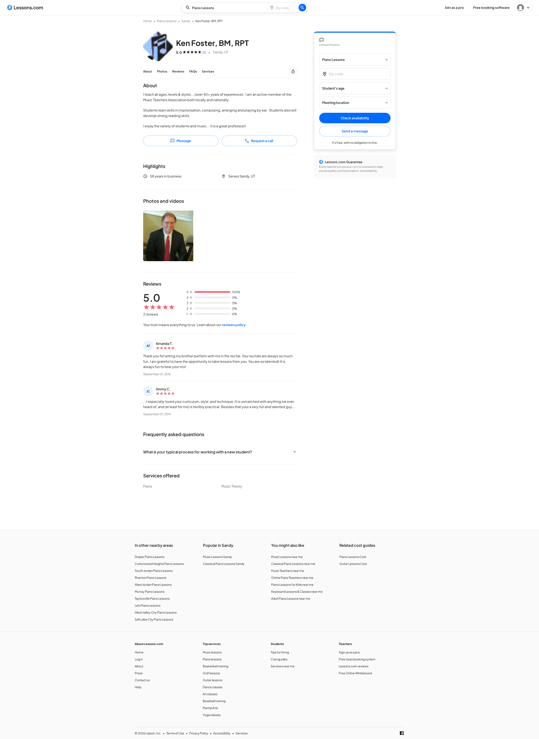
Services (208, 71)
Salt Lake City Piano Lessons (154, 619)
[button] (220, 452)
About (147, 71)
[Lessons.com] (25, 7)
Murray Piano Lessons (149, 591)
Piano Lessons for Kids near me (292, 584)
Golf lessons (211, 673)
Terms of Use (175, 733)
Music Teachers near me (287, 570)
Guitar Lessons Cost (353, 564)
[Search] (302, 7)
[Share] (293, 71)
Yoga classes (212, 715)
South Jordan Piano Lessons (154, 570)
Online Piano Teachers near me (292, 577)
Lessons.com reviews (353, 666)
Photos (162, 71)
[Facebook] (401, 733)
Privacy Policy (198, 733)
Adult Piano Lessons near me (290, 598)
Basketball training (215, 666)
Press (139, 673)
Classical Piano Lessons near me (293, 564)
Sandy (185, 21)
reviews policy (233, 324)
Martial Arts (210, 708)
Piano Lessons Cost (352, 557)
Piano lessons (212, 659)
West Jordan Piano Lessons (153, 584)
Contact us (142, 680)
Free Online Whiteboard (355, 673)
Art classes (210, 694)
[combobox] (225, 8)
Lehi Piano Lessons (147, 605)
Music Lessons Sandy (217, 557)
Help (138, 687)
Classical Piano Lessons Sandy (223, 564)
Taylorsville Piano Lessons (152, 598)
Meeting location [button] (335, 103)
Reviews (178, 71)
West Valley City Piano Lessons (156, 612)
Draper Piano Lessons (149, 557)
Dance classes (213, 687)
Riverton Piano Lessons (150, 577)
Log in (139, 659)
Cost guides (279, 659)
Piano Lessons (166, 21)
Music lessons (212, 652)
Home (147, 21)
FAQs (193, 71)
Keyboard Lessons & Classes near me (297, 591)
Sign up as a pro (349, 652)
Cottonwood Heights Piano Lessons (159, 564)
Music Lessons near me (287, 557)
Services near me (283, 666)
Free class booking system (357, 659)
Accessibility (222, 733)
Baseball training (214, 701)
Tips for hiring (280, 652)
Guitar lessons (212, 680)
